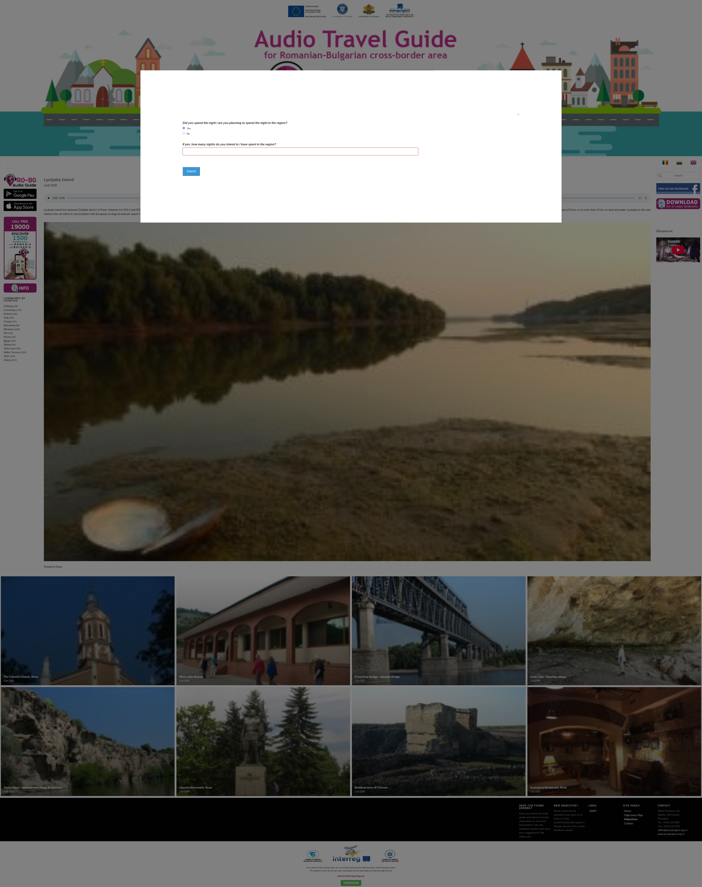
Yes (189, 128)
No (188, 133)
